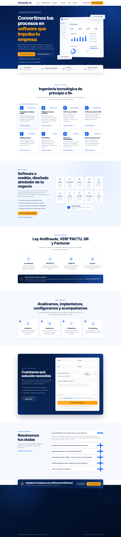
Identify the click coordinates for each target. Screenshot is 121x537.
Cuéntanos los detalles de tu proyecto (77, 381)
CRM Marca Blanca (55, 513)
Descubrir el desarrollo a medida (27, 213)
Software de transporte (56, 515)
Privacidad (86, 534)
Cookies (91, 534)
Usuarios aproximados (91, 374)
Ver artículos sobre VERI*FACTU (92, 278)
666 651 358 (28, 399)
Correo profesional (73, 518)
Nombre (67, 360)
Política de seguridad (92, 518)
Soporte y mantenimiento (75, 529)
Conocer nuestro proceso (25, 217)
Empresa (87, 360)
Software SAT (54, 522)
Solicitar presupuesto (97, 2)
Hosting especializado (74, 513)
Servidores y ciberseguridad (76, 509)
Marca (89, 501)
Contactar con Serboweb (25, 451)
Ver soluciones (81, 483)
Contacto (74, 2)
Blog (69, 2)
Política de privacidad (92, 511)
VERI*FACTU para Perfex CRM (58, 504)
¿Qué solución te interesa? (70, 373)
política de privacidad (68, 398)
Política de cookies (92, 516)
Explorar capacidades (43, 54)
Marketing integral (73, 527)
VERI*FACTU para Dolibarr (57, 502)
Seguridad (101, 534)
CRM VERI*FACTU (46, 2)
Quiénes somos (91, 498)
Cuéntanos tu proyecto (27, 54)
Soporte (90, 508)
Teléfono (87, 366)
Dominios (72, 515)
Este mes (98, 23)
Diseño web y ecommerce (75, 525)
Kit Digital (72, 504)
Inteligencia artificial (74, 502)
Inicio (38, 2)
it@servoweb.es (23, 519)
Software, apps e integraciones (76, 500)
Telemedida (54, 520)
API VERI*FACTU (55, 506)
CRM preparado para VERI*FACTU (58, 500)
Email (67, 366)
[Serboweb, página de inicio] (25, 3)
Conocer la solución (24, 125)
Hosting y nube (73, 511)
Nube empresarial (73, 520)
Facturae (53, 508)
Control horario (55, 518)
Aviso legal (90, 513)
